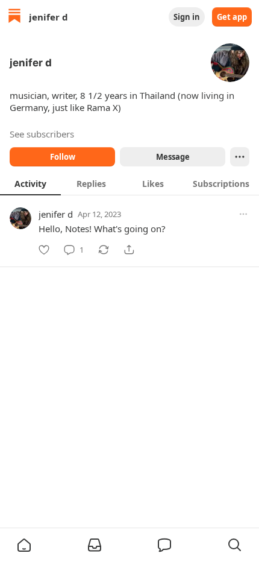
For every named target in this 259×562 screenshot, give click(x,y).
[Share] (129, 249)
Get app (232, 16)
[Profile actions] (239, 156)
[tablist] (129, 183)
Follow (62, 156)
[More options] (243, 214)
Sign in (186, 16)
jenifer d (56, 214)
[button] (24, 545)
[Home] (14, 17)
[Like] (44, 249)
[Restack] (103, 249)
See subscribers (42, 134)
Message (173, 156)
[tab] (30, 183)
